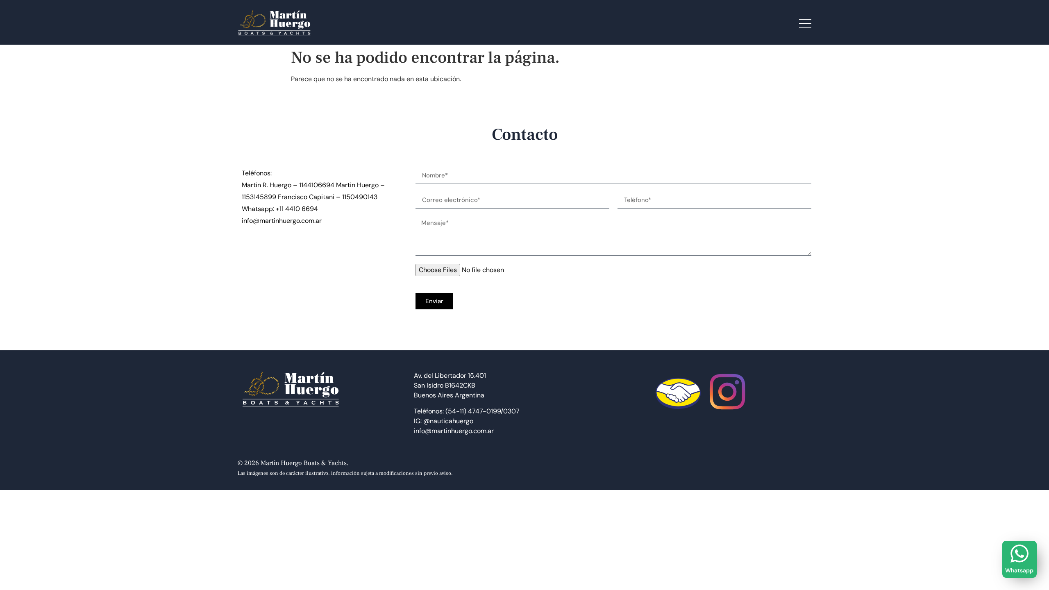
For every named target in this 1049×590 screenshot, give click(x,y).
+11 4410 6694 (297, 208)
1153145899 (259, 197)
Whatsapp (1019, 570)
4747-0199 (484, 411)
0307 (511, 411)
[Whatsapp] (1019, 553)
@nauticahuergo (448, 421)
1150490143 (359, 197)
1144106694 (316, 185)
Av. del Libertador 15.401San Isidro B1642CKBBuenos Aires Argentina (450, 385)
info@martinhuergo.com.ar (282, 220)
